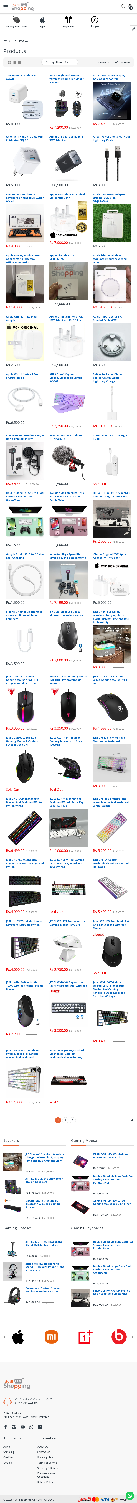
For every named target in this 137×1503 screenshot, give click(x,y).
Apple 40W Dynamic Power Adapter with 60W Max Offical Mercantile (23, 259)
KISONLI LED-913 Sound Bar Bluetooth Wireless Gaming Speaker (43, 1204)
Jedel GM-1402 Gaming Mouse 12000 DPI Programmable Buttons (68, 680)
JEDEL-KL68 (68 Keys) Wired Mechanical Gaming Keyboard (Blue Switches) (66, 1054)
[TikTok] (40, 1428)
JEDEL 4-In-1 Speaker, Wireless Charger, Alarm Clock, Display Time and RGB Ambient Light (111, 617)
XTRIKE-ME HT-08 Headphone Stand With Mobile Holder (43, 1243)
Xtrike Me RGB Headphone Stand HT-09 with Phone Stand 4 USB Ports (44, 1267)
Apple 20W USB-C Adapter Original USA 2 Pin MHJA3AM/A (109, 198)
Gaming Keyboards (87, 1228)
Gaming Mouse (84, 1140)
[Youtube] (23, 1428)
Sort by (50, 62)
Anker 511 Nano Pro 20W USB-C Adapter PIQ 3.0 (25, 138)
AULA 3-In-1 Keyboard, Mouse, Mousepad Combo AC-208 (65, 377)
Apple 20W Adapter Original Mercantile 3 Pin (67, 196)
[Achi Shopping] (22, 7)
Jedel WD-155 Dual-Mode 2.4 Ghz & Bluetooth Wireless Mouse (111, 924)
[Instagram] (14, 1428)
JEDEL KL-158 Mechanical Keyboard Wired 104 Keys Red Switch (25, 863)
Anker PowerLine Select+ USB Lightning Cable (112, 138)
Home (7, 40)
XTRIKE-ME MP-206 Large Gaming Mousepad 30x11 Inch (112, 1202)
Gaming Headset (17, 1228)
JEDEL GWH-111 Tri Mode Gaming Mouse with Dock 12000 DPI (65, 741)
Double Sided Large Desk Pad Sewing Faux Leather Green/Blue (25, 496)
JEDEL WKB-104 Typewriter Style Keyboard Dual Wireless (68, 984)
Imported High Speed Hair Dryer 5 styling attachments (67, 555)
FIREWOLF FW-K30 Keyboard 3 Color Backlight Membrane (111, 494)
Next (130, 1120)
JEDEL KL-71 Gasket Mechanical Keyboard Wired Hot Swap (111, 863)
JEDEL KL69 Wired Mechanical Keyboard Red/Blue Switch (24, 922)
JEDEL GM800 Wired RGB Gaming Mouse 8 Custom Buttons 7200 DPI (22, 741)
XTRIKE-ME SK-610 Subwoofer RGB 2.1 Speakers (44, 1180)
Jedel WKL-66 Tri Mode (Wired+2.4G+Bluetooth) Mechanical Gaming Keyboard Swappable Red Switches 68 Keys (109, 989)
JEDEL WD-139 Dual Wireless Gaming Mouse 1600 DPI (67, 922)
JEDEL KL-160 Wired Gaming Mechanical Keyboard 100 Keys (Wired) (66, 863)
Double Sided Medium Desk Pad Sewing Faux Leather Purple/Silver (66, 496)
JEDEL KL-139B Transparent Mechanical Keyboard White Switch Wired (24, 802)
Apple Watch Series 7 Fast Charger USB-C (22, 375)
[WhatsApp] (31, 1428)
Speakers (11, 1140)
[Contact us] (130, 1496)
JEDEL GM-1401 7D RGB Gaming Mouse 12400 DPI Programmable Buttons (22, 680)
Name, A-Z (62, 62)
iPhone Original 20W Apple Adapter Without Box (110, 555)
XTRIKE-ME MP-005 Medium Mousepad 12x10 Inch (110, 1156)
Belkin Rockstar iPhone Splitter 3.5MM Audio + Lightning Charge (108, 377)
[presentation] (4, 1337)
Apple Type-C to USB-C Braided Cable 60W (107, 318)
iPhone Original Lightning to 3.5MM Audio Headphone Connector (24, 615)
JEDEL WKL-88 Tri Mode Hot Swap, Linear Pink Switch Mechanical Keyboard (23, 1054)
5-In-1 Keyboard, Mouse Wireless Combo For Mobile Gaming (66, 79)
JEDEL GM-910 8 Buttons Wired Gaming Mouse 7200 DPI (110, 680)
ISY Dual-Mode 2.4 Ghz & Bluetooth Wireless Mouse (66, 613)
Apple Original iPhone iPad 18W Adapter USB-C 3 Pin (66, 318)
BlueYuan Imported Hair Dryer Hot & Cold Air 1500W (25, 437)
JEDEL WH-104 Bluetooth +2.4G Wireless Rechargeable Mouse (24, 986)
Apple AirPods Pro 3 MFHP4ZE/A (61, 257)
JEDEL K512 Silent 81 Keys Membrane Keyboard (109, 739)
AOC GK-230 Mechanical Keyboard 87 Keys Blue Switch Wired (25, 198)
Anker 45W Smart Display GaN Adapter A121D (109, 77)
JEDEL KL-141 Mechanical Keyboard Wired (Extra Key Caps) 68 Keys (66, 802)
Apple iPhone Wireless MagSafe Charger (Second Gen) (110, 259)
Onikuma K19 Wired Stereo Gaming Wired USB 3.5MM (42, 1290)
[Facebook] (5, 1428)
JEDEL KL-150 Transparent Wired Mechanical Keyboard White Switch (111, 802)
